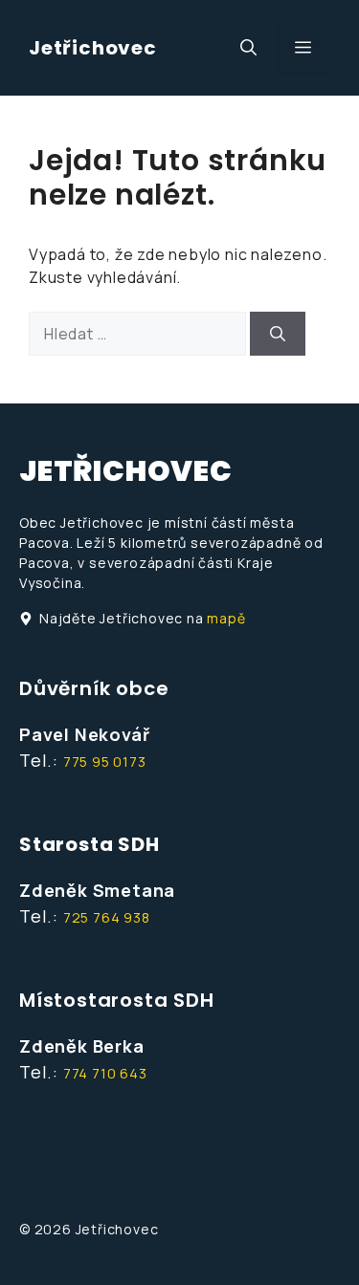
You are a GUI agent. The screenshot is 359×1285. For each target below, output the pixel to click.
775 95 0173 (104, 761)
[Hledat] (277, 334)
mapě (226, 618)
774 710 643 (105, 1073)
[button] (248, 47)
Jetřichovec (93, 47)
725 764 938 (106, 917)
